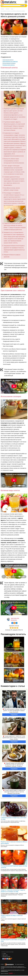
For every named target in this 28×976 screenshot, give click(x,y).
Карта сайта (5, 955)
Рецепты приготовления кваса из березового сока (14, 649)
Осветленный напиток (8, 59)
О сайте (4, 953)
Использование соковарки (9, 63)
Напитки (7, 8)
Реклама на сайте (6, 956)
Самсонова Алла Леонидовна (15, 619)
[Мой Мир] (16, 623)
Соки (12, 8)
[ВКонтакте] (12, 623)
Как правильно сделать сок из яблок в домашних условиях (13, 10)
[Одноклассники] (14, 623)
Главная (2, 8)
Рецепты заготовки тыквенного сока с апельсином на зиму (14, 679)
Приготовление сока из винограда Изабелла (12, 664)
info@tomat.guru (4, 971)
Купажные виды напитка (9, 65)
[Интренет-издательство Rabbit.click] (11, 973)
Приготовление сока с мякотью (10, 61)
